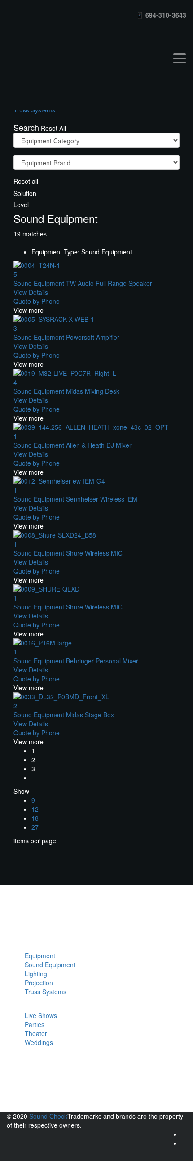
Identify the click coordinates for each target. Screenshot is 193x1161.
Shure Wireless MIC (68, 552)
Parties (34, 1024)
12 (35, 809)
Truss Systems (45, 991)
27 (35, 827)
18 (35, 818)
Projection (39, 982)
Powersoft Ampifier (66, 337)
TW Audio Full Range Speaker (82, 283)
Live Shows (41, 1015)
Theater (36, 1033)
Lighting (36, 973)
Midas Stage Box (63, 714)
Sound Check (48, 1116)
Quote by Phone (36, 301)
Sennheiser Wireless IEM (75, 498)
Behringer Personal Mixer (75, 660)
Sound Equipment (50, 964)
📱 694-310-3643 (161, 14)
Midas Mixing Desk (66, 391)
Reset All (53, 128)
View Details (30, 292)
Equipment (40, 955)
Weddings (39, 1042)
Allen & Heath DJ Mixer (72, 444)
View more (28, 310)
